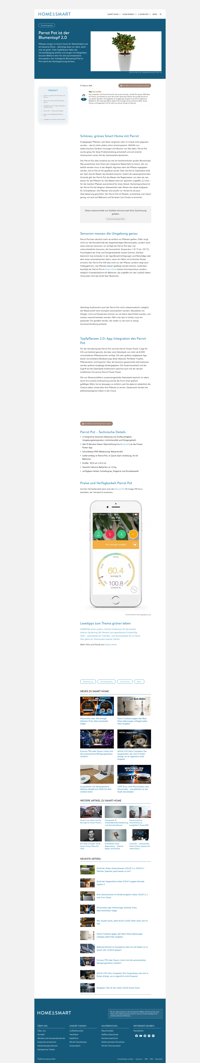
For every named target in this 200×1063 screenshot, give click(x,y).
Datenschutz (158, 1059)
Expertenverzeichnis (47, 1042)
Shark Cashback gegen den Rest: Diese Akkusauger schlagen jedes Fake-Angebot (132, 721)
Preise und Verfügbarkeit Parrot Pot (53, 115)
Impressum (139, 1059)
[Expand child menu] (120, 14)
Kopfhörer (74, 1038)
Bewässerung (88, 681)
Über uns (42, 1030)
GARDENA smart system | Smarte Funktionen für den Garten (108, 629)
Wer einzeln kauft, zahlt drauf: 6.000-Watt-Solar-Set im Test (122, 922)
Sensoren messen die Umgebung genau (54, 101)
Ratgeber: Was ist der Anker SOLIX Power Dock (118, 987)
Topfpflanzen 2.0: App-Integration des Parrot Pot (54, 106)
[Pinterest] (144, 1035)
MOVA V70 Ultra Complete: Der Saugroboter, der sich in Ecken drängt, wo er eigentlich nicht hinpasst (132, 755)
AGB (151, 1059)
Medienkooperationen (48, 1045)
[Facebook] (136, 1035)
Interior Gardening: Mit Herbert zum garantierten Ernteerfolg (108, 632)
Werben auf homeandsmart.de (51, 1038)
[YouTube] (140, 1035)
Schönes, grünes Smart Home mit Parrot (54, 96)
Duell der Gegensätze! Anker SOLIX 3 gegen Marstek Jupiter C (120, 883)
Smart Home (113, 14)
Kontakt (41, 1034)
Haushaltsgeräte (47, 25)
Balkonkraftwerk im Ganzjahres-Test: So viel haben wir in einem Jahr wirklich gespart (122, 948)
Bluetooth (124, 444)
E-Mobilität (143, 14)
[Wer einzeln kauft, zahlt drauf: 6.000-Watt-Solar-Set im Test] (87, 922)
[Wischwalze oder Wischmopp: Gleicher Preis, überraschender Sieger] (97, 706)
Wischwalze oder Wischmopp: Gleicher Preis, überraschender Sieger (94, 721)
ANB (146, 1059)
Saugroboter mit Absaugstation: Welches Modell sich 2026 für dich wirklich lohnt (95, 789)
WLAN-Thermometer (111, 1045)
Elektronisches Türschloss (112, 1042)
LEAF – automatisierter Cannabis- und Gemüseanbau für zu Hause (110, 635)
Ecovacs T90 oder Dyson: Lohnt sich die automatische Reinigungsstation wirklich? (96, 754)
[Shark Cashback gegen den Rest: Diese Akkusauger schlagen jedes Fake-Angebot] (134, 706)
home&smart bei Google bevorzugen (135, 85)
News (154, 14)
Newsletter (138, 1030)
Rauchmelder (107, 1030)
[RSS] (153, 1035)
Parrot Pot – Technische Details (53, 111)
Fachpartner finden (46, 1049)
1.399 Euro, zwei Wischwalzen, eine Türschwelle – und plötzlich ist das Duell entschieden (133, 789)
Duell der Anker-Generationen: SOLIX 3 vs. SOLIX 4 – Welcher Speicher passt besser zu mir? (121, 870)
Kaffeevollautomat (109, 1034)
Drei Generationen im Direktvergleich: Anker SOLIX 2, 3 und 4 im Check (122, 896)
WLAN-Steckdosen (78, 1042)
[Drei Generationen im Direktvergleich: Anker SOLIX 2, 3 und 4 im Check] (87, 896)
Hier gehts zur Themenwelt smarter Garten (100, 639)
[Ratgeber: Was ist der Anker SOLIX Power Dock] (87, 988)
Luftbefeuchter (76, 1030)
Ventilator (74, 1034)
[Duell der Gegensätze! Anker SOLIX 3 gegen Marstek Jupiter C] (87, 883)
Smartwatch (74, 1045)
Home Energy (128, 14)
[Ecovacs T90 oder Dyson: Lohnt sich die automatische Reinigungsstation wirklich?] (97, 738)
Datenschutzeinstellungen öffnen (115, 219)
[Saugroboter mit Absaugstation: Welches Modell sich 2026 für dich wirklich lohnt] (97, 774)
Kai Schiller (97, 92)
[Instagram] (149, 1035)
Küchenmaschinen (109, 1038)
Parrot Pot (120, 489)
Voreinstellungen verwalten (125, 1059)
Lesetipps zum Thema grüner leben (54, 119)
